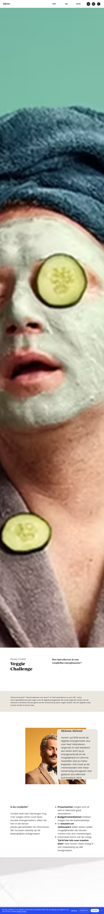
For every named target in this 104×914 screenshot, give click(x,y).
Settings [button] (74, 911)
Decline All (84, 910)
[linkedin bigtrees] (88, 4)
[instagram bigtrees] (93, 4)
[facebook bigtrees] (98, 4)
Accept (94, 910)
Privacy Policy (21, 911)
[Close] (101, 910)
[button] (54, 4)
